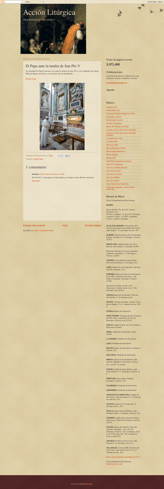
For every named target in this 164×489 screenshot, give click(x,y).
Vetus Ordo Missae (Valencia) (117, 184)
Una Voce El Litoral (113, 171)
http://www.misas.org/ (114, 464)
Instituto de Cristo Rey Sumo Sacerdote (121, 130)
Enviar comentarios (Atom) (44, 231)
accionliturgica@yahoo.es (116, 83)
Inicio (65, 225)
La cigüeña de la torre (114, 138)
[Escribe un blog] (61, 155)
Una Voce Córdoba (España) (116, 168)
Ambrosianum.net (112, 110)
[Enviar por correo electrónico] (59, 155)
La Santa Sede (111, 142)
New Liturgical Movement (115, 151)
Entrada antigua (93, 225)
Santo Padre (38, 159)
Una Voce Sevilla (112, 181)
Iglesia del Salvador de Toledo (117, 127)
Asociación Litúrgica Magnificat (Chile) (120, 113)
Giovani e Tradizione (114, 123)
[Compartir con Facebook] (66, 155)
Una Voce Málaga (112, 177)
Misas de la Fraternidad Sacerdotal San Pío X (123, 457)
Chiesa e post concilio (114, 120)
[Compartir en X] (64, 155)
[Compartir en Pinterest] (69, 155)
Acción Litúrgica (49, 12)
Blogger (89, 484)
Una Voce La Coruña (114, 174)
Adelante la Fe (111, 107)
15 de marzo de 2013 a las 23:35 (52, 174)
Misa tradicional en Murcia (116, 148)
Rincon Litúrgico (112, 155)
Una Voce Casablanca (114, 164)
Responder (36, 181)
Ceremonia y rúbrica (113, 117)
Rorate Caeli (31, 79)
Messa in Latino (112, 145)
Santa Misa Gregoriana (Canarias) (118, 161)
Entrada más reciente (34, 225)
